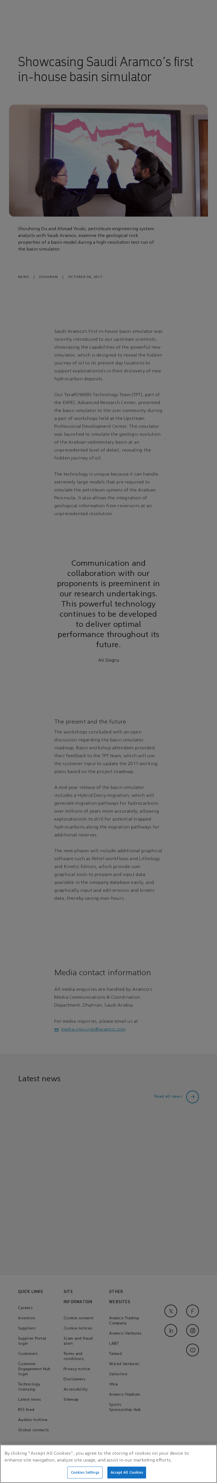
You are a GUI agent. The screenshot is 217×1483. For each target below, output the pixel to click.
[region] (108, 1464)
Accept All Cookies (126, 1472)
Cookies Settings (85, 1472)
